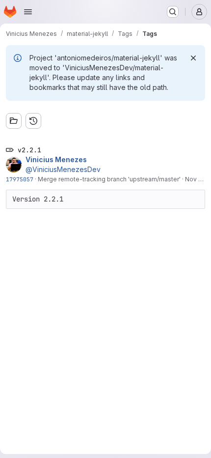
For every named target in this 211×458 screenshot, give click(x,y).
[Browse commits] (33, 121)
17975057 (19, 179)
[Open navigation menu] (28, 12)
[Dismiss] (193, 58)
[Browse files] (14, 121)
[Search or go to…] (173, 12)
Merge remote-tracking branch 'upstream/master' (109, 179)
